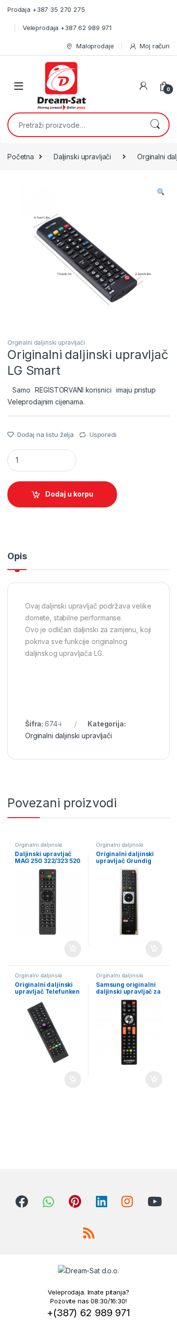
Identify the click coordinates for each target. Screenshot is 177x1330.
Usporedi (103, 434)
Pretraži (155, 124)
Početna (20, 156)
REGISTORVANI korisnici (73, 390)
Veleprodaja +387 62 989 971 (67, 28)
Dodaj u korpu (69, 494)
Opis (17, 556)
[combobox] (74, 124)
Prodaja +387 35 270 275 (46, 9)
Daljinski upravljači (82, 156)
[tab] (17, 561)
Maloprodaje (95, 46)
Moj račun (155, 46)
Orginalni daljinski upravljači (46, 342)
